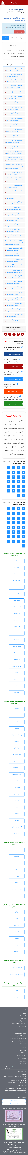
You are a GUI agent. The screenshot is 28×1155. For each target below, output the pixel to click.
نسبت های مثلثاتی (18, 314)
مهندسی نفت (17, 633)
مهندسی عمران (17, 574)
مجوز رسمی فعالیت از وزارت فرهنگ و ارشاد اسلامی (14, 1108)
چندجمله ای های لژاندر (17, 135)
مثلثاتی (21, 196)
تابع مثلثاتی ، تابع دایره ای (16, 229)
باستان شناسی (17, 814)
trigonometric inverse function (15, 272)
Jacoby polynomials (12, 126)
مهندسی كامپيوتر (16, 561)
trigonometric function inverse (15, 237)
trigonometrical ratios (13, 317)
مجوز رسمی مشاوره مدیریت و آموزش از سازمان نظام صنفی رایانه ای (14, 1125)
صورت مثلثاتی (19, 218)
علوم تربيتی (16, 741)
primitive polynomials (12, 174)
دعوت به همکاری (22, 1027)
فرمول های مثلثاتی (18, 224)
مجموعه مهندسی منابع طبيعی (16, 974)
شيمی (16, 850)
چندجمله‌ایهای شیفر (18, 185)
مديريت (17, 715)
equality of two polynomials (14, 93)
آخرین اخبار (23, 1050)
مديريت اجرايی (17, 794)
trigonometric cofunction (13, 204)
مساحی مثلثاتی (19, 303)
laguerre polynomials (12, 132)
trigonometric (10, 198)
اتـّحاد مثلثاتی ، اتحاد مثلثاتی (16, 248)
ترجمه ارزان (23, 1044)
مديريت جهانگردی (17, 755)
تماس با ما (23, 1016)
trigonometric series (12, 294)
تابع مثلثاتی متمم (18, 202)
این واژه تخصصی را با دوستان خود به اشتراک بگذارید (14, 328)
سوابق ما (24, 1013)
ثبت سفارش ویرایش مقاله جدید (14, 367)
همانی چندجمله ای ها (17, 107)
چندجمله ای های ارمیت (17, 96)
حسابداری (17, 709)
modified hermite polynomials (14, 154)
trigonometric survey (12, 305)
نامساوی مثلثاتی (19, 254)
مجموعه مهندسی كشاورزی (16, 968)
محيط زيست (17, 640)
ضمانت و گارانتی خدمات (20, 1021)
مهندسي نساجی (16, 627)
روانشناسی (17, 728)
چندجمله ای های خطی (17, 146)
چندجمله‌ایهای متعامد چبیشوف (15, 157)
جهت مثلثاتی (19, 287)
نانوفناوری (17, 883)
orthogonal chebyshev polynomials (14, 159)
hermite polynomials (12, 104)
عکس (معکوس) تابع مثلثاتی (16, 235)
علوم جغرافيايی (17, 787)
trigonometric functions (13, 245)
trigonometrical (11, 311)
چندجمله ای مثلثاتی (18, 281)
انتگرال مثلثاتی (19, 259)
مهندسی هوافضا (17, 653)
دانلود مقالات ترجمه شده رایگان (18, 1038)
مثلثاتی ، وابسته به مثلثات (17, 309)
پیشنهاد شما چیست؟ (19, 32)
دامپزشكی (17, 938)
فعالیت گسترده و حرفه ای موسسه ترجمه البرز (14, 1142)
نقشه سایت (23, 1064)
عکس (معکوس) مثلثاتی (17, 265)
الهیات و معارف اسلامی (17, 827)
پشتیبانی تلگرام (14, 1104)
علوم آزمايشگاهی (17, 945)
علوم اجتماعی (17, 761)
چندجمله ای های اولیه (17, 172)
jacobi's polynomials (12, 121)
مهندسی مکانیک (16, 581)
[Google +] (9, 334)
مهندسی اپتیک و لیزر (17, 666)
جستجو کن (5, 38)
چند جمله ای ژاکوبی (18, 124)
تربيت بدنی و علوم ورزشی (16, 735)
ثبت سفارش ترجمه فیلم (15, 404)
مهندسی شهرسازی (17, 646)
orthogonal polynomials (13, 169)
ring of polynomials (12, 182)
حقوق (17, 722)
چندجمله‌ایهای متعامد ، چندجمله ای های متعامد (14, 165)
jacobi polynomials (12, 115)
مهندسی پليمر (17, 613)
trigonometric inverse (12, 267)
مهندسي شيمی (17, 594)
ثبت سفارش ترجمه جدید (15, 354)
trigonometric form (12, 221)
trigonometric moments (13, 278)
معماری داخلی (17, 997)
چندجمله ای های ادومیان (17, 69)
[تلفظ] (6, 28)
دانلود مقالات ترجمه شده (20, 1036)
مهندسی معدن (17, 620)
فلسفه (17, 781)
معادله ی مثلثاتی (19, 213)
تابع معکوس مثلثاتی (18, 270)
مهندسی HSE (17, 659)
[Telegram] (22, 334)
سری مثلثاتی (20, 292)
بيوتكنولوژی (16, 925)
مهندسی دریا (16, 692)
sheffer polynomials (12, 187)
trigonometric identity (12, 250)
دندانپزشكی (16, 951)
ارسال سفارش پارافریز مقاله (14, 391)
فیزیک (16, 863)
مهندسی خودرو (17, 679)
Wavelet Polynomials (12, 322)
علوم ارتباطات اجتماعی (17, 768)
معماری (16, 990)
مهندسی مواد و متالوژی (17, 607)
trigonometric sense (12, 289)
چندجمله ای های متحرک (17, 80)
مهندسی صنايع (17, 587)
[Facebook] (18, 334)
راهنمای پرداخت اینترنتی (19, 1056)
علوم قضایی (16, 833)
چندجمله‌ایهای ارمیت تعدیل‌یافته (15, 152)
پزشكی (16, 912)
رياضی (16, 869)
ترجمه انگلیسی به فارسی (20, 1033)
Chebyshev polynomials (13, 82)
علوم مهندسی (17, 686)
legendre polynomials (12, 137)
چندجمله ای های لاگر (17, 129)
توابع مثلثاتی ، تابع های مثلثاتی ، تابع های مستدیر (14, 241)
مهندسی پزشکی (17, 600)
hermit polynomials (12, 98)
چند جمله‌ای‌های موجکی (17, 320)
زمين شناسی (17, 876)
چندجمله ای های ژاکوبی (17, 113)
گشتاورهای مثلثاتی (18, 276)
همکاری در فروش (21, 1059)
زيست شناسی (17, 856)
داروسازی (17, 932)
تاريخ (17, 807)
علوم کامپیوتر (17, 896)
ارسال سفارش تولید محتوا (15, 379)
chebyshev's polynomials (13, 87)
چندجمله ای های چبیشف (16, 85)
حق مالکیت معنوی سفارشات (18, 1023)
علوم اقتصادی (17, 748)
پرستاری (17, 919)
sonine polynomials (12, 193)
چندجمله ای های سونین (17, 191)
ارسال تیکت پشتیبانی (14, 1101)
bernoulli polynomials (12, 76)
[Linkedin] (5, 334)
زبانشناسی (17, 820)
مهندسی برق (16, 567)
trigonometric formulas (13, 226)
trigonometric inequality (13, 256)
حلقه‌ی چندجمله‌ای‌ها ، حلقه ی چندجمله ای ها (14, 179)
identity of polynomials (13, 109)
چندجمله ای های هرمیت (17, 102)
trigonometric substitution (14, 300)
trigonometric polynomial (13, 283)
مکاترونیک (17, 673)
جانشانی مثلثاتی (19, 298)
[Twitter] (14, 334)
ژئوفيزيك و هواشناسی (16, 889)
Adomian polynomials (12, 71)
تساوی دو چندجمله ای (17, 91)
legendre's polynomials (13, 143)
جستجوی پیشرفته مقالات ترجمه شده (17, 1041)
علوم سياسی (16, 801)
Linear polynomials (12, 148)
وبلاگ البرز (23, 1018)
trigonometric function (13, 232)
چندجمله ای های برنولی (17, 74)
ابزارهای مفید (23, 1061)
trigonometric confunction (14, 209)
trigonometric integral (12, 261)
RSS (22, 1053)
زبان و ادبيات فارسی (17, 774)
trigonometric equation (13, 215)
